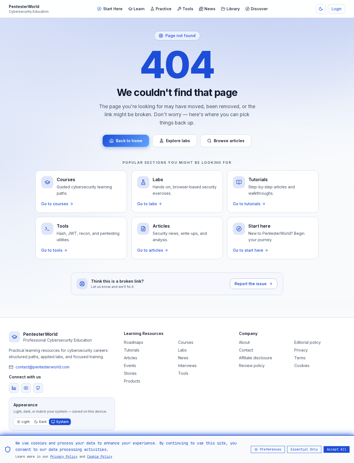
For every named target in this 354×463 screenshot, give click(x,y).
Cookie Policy (99, 456)
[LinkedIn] (14, 388)
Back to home (129, 140)
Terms (300, 357)
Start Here (113, 8)
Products (132, 381)
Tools (188, 8)
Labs (182, 350)
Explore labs (178, 140)
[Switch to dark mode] (321, 9)
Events (130, 365)
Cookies (301, 365)
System (62, 422)
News (209, 8)
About (244, 342)
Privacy (301, 350)
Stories (130, 373)
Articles (130, 357)
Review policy (252, 365)
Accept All (336, 449)
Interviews (187, 365)
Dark (43, 422)
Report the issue (251, 283)
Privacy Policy (63, 456)
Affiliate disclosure (255, 357)
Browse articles (229, 140)
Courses (185, 342)
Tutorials (131, 350)
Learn (139, 8)
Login (337, 8)
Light (26, 422)
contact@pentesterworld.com (42, 367)
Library (233, 8)
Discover (259, 8)
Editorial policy (307, 342)
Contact (246, 350)
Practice (163, 8)
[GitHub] (38, 388)
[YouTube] (26, 388)
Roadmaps (133, 342)
